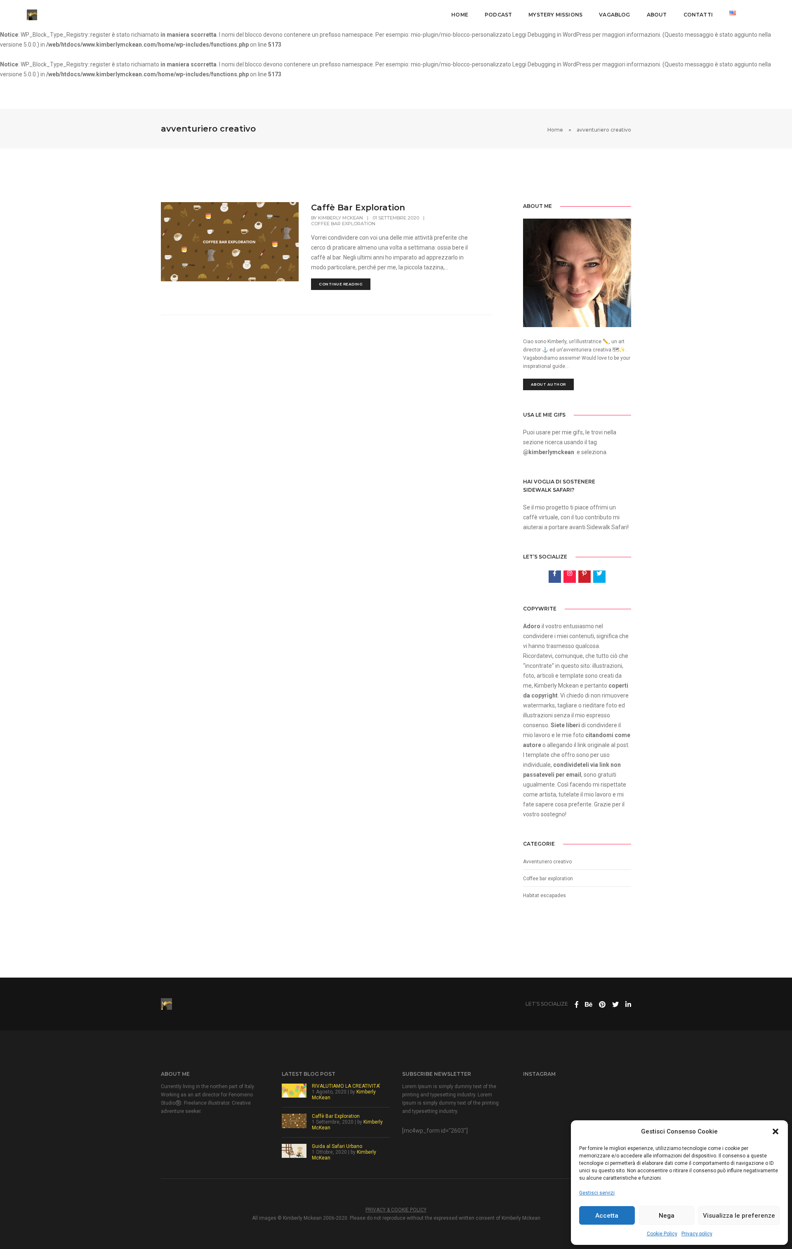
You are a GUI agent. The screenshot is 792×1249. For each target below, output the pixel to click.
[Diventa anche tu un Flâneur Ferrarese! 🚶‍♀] (577, 1116)
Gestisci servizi (597, 1193)
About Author (548, 384)
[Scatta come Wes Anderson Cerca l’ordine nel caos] (611, 1116)
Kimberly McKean (340, 218)
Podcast (498, 15)
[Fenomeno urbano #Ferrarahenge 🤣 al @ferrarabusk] (542, 1137)
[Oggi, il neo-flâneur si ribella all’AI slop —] (611, 1095)
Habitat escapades (544, 895)
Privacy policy (696, 1234)
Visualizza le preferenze (739, 1215)
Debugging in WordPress (559, 34)
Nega (666, 1215)
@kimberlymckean (548, 452)
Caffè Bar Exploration (358, 207)
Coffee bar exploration (343, 223)
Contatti (698, 15)
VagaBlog (614, 15)
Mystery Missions (555, 15)
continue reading (341, 284)
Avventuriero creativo (547, 862)
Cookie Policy (662, 1234)
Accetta (606, 1215)
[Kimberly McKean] (32, 14)
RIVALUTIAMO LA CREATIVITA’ (346, 1086)
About (657, 15)
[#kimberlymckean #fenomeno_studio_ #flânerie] (577, 1095)
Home (459, 15)
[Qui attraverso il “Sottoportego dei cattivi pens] (542, 1095)
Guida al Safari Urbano (337, 1146)
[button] (775, 1131)
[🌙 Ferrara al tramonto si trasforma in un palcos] (542, 1116)
